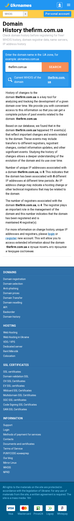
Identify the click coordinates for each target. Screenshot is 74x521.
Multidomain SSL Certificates (19, 395)
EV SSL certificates (14, 385)
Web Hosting (10, 332)
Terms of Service (13, 448)
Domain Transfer (12, 297)
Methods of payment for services (22, 434)
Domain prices (11, 293)
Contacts (8, 439)
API (5, 307)
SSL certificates (12, 371)
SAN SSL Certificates (15, 409)
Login (6, 429)
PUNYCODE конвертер (16, 453)
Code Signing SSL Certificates (20, 404)
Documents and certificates (18, 443)
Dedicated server (12, 346)
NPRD (6, 472)
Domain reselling (12, 302)
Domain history (11, 316)
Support (7, 425)
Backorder (9, 312)
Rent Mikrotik (10, 351)
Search (55, 67)
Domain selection (13, 283)
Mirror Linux (10, 462)
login (51, 234)
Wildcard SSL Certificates (17, 390)
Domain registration (14, 279)
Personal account (57, 14)
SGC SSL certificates (14, 399)
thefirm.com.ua (56, 80)
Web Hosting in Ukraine (16, 337)
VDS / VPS (9, 341)
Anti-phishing (10, 288)
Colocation (9, 356)
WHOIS (7, 467)
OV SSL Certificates (14, 381)
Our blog (8, 458)
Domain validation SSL (16, 376)
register (11, 238)
